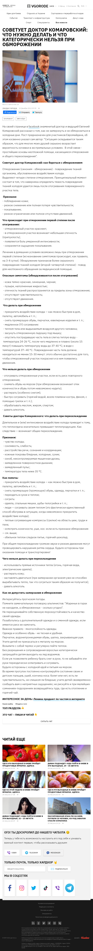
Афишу (62, 6)
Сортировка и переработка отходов (67, 13)
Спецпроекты (43, 22)
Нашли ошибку (7, 704)
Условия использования (46, 903)
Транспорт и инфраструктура (36, 18)
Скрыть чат (46, 721)
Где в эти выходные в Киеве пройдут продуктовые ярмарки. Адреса (21, 764)
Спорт (28, 22)
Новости (5, 5)
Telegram (33, 853)
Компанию (72, 6)
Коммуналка (61, 18)
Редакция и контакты (46, 907)
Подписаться (61, 869)
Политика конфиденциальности (46, 917)
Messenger (55, 853)
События (13, 18)
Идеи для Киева (14, 13)
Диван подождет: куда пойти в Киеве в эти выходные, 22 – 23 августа (22, 817)
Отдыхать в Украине (36, 13)
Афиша (12, 5)
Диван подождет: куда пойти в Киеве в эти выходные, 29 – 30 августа (68, 764)
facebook (34, 126)
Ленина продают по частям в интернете (59, 699)
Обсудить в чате (21, 704)
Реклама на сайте (47, 910)
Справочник (7, 6)
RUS (82, 6)
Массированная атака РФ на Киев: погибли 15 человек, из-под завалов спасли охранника (67, 818)
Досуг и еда (78, 18)
